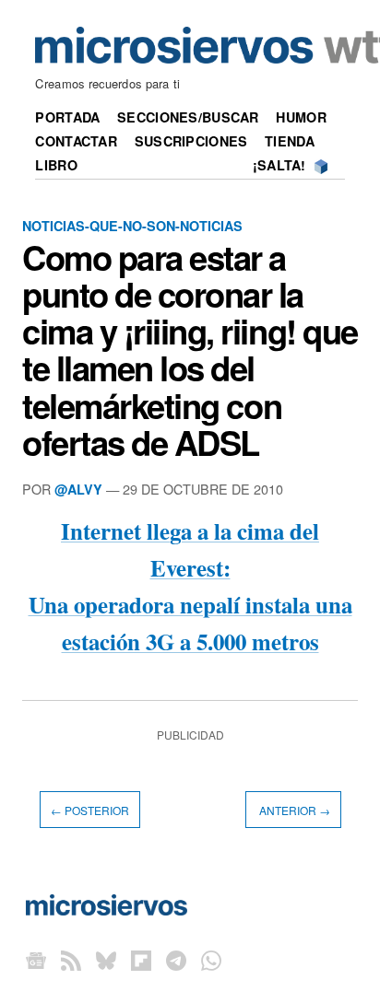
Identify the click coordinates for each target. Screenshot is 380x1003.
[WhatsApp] (211, 959)
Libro (56, 165)
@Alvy (78, 489)
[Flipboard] (141, 959)
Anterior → (293, 809)
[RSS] (71, 959)
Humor (301, 117)
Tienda (290, 141)
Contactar (76, 141)
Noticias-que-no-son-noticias (132, 225)
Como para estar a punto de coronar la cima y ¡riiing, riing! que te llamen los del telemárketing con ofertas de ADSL (190, 349)
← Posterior (90, 809)
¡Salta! (279, 165)
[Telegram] (176, 959)
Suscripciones (191, 141)
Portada (67, 117)
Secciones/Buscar (188, 117)
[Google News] (36, 959)
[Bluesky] (106, 959)
